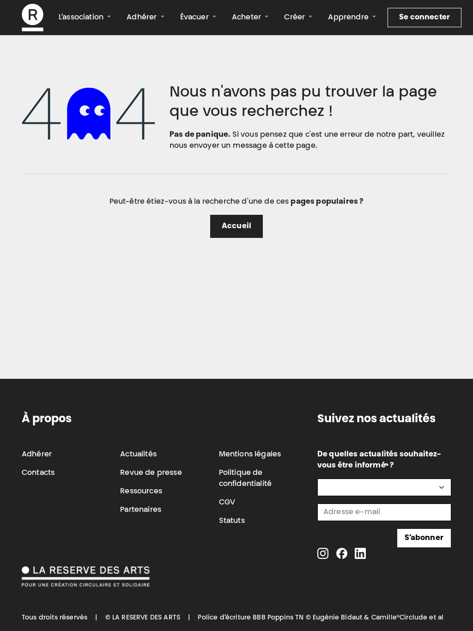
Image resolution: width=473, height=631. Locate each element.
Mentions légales (250, 454)
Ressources (141, 491)
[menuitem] (85, 17)
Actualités (138, 454)
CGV (227, 502)
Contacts (38, 473)
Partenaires (140, 510)
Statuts (232, 521)
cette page (295, 146)
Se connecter (424, 17)
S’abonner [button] (424, 538)
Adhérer (37, 454)
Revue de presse (151, 473)
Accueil (236, 226)
